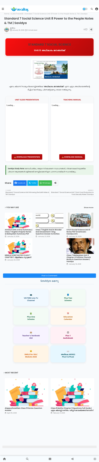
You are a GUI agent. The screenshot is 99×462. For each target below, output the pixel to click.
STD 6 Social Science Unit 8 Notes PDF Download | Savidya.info (78, 232)
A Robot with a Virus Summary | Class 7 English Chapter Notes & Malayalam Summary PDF (18, 232)
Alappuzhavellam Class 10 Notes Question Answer (23, 409)
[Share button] (55, 183)
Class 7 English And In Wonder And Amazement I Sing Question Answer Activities (49, 232)
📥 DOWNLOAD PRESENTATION (27, 157)
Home (6, 14)
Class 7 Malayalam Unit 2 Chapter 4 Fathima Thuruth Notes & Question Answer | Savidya (79, 258)
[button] (91, 9)
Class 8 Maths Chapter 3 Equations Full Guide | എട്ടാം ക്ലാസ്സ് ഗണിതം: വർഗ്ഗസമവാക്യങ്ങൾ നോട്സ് (72, 409)
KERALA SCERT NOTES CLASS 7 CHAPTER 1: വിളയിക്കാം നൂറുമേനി (18, 256)
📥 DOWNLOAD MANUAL (72, 157)
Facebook (21, 183)
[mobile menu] (3, 9)
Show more (88, 207)
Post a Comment (49, 275)
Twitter (34, 183)
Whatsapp (46, 183)
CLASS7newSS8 (17, 14)
